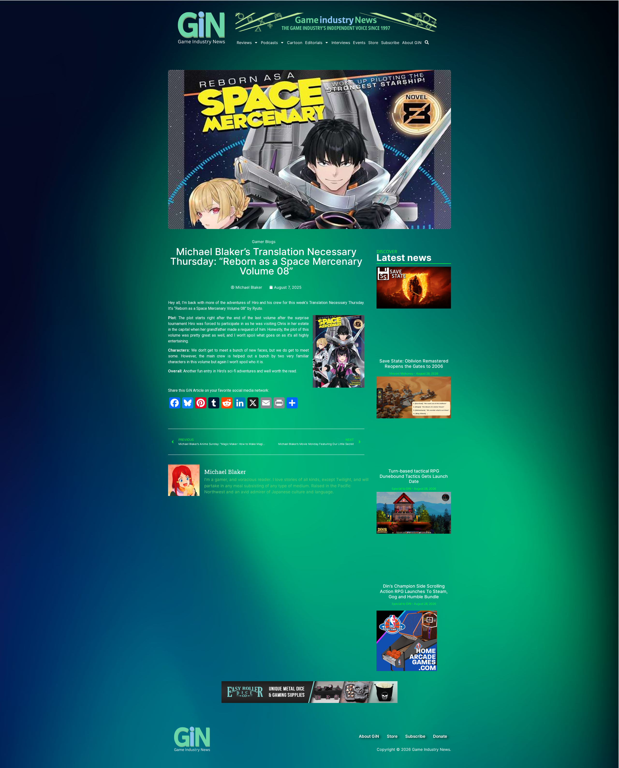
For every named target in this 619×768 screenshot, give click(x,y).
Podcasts (269, 42)
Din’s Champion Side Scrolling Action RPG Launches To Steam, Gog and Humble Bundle (414, 591)
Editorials (313, 42)
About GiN (411, 42)
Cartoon (294, 42)
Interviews (341, 42)
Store (373, 42)
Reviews (244, 42)
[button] (427, 42)
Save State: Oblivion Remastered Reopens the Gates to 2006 (413, 363)
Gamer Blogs (263, 241)
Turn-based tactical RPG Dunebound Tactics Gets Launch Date (414, 476)
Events (359, 42)
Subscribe (390, 42)
